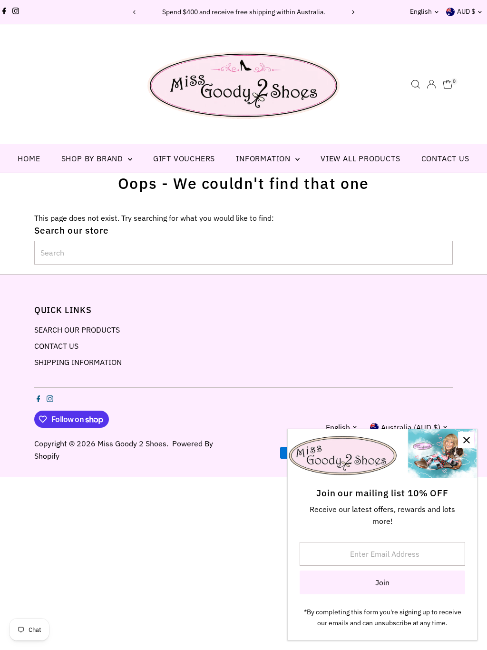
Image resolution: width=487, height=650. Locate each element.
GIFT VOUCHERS (184, 158)
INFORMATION (264, 158)
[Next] (352, 12)
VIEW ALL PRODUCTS (360, 158)
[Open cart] (448, 84)
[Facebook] (4, 11)
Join (382, 582)
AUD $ (466, 11)
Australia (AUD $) (410, 427)
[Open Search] (415, 84)
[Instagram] (15, 11)
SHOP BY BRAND (93, 158)
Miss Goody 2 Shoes (131, 443)
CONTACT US (445, 158)
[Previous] (134, 12)
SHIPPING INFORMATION (78, 362)
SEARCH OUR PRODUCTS (77, 330)
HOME (29, 158)
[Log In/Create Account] (431, 84)
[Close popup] (466, 440)
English (421, 11)
